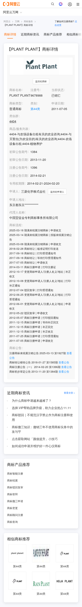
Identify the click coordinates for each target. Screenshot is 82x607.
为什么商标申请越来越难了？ (31, 400)
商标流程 (15, 225)
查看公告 (64, 362)
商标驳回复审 (15, 487)
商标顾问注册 (15, 515)
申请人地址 (17, 200)
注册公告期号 (18, 167)
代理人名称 (17, 212)
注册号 (35, 90)
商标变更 (12, 508)
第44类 (35, 109)
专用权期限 (17, 183)
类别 (34, 103)
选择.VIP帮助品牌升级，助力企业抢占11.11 (41, 408)
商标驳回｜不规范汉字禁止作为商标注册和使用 (42, 417)
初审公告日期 (18, 159)
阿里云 (7, 21)
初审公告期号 (18, 151)
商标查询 (12, 522)
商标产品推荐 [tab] (53, 34)
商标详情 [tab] (10, 34)
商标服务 (28, 21)
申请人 (13, 191)
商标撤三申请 (15, 501)
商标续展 (12, 480)
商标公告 (15, 348)
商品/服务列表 (18, 129)
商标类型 (15, 103)
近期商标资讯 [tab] (30, 34)
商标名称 (15, 90)
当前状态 (57, 90)
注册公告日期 (18, 175)
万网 (17, 21)
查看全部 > (69, 392)
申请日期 (57, 103)
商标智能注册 (15, 473)
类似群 (13, 116)
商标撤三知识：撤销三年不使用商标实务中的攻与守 (42, 429)
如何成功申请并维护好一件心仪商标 (36, 446)
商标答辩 (12, 494)
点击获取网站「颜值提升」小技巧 (35, 439)
